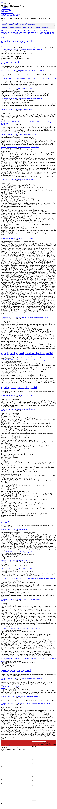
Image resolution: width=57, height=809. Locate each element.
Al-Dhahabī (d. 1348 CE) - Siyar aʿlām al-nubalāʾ (18, 179)
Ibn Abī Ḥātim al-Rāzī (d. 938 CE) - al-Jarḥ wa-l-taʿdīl (22, 70)
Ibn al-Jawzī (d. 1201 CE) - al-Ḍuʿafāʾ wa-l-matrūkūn (21, 49)
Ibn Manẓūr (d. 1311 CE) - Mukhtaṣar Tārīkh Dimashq (21, 98)
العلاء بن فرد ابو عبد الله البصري (34, 32)
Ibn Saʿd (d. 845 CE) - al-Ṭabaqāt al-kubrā (17, 238)
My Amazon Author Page (7, 10)
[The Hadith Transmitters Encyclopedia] (1, 1)
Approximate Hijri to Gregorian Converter (10, 14)
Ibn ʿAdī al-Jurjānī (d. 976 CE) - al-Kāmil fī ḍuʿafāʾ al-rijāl (25, 628)
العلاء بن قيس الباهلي (18, 32)
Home (2, 2)
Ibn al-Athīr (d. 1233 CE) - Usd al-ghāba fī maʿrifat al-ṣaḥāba (20, 147)
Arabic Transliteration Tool (7, 13)
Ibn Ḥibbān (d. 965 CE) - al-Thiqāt (13, 686)
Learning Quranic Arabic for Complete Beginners (19, 24)
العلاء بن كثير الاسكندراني (9, 33)
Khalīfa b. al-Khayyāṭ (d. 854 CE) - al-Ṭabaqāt (18, 109)
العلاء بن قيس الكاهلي (35, 33)
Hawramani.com (4, 7)
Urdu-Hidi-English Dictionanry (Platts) (10, 15)
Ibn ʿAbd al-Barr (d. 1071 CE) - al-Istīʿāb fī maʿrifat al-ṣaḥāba (25, 317)
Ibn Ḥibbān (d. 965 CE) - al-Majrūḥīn (15, 529)
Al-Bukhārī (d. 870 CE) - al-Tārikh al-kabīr (16, 88)
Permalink (3, 50)
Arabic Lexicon (4, 11)
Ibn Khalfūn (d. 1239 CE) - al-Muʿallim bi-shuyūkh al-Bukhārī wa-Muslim (28, 359)
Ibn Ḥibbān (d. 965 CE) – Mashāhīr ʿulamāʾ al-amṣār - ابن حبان (21, 696)
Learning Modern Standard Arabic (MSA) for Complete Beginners (25, 28)
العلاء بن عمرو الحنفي (22, 30)
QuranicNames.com (5, 9)
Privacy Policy (3, 745)
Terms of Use (8, 745)
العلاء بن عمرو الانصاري (38, 30)
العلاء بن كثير (22, 33)
